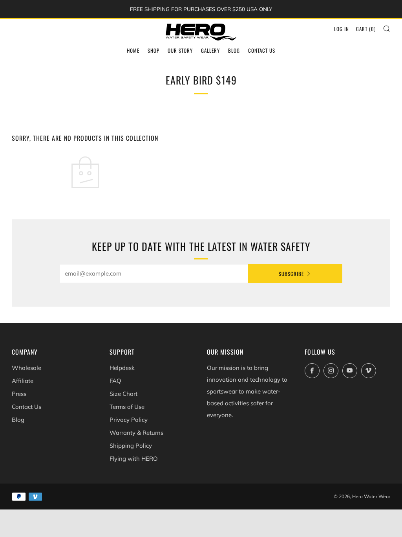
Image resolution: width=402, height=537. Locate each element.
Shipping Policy (131, 445)
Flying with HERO (134, 458)
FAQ (115, 380)
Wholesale (26, 367)
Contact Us (261, 50)
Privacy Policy (129, 419)
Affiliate (22, 380)
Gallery (210, 50)
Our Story (180, 50)
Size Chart (123, 393)
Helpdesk (122, 367)
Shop (153, 50)
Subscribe (291, 274)
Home (133, 50)
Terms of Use (127, 406)
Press (19, 393)
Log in (341, 29)
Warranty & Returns (136, 432)
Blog (234, 50)
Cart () (366, 29)
